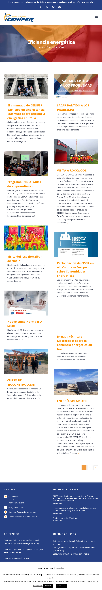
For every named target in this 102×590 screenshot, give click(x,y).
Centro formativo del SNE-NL (16, 558)
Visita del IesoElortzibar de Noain (22, 238)
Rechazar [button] (61, 585)
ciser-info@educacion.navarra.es (22, 512)
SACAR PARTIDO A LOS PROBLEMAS (72, 87)
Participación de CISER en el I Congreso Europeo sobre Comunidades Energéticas (72, 245)
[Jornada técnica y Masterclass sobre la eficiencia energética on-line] (76, 317)
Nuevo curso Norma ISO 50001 (22, 303)
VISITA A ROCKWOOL (72, 152)
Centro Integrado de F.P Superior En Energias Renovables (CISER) (23, 551)
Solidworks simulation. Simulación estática (71, 554)
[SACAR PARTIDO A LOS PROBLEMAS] (76, 86)
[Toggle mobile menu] (96, 16)
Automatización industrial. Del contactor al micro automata (74, 543)
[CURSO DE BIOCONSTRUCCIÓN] (26, 361)
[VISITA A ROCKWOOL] (76, 151)
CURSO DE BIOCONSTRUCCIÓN (22, 362)
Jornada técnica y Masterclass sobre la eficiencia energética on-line (72, 318)
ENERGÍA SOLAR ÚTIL (72, 382)
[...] (68, 222)
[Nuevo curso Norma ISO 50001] (26, 303)
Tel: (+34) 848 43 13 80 (15, 2)
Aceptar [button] (48, 585)
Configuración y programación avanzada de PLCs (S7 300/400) (74, 549)
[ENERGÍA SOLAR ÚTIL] (76, 382)
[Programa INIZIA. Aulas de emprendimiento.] (26, 163)
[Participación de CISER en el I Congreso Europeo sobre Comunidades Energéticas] (76, 244)
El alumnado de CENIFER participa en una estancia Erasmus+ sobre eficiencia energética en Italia (22, 87)
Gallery (30, 87)
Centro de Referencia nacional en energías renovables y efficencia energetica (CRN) (22, 542)
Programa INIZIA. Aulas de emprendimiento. (22, 163)
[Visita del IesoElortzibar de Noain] (26, 238)
